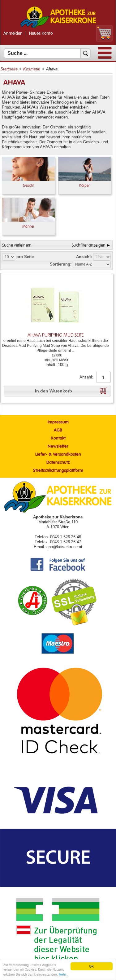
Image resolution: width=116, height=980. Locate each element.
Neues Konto (41, 33)
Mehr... (63, 974)
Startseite (9, 69)
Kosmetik (31, 69)
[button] (57, 391)
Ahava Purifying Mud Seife (56, 335)
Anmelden (13, 33)
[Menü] (105, 57)
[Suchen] (85, 53)
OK (91, 966)
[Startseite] (58, 27)
